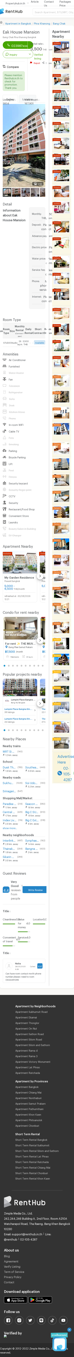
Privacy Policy (12, 1276)
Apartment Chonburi (27, 1125)
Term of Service (14, 1271)
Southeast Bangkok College (31, 767)
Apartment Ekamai (26, 1017)
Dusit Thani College (9, 767)
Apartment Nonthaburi (28, 1097)
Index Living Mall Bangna (10, 820)
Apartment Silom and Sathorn (32, 1044)
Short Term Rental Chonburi (31, 1173)
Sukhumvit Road (9, 782)
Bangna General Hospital (31, 848)
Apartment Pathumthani (29, 1108)
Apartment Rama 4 (26, 1050)
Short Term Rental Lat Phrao (32, 1156)
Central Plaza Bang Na (9, 811)
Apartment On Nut (26, 1028)
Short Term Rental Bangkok (31, 1139)
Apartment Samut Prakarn (30, 1103)
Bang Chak (59, 23)
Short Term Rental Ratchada (32, 1161)
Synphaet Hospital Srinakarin (32, 840)
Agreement (11, 1261)
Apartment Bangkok (27, 1086)
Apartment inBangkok (18, 23)
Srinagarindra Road (9, 790)
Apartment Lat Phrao (27, 1067)
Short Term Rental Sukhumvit (32, 1145)
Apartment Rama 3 (26, 1056)
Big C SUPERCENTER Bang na (32, 811)
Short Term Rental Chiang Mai (32, 1167)
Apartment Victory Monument (32, 1061)
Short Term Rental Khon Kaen (32, 1178)
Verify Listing (12, 1266)
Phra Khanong (42, 23)
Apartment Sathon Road (29, 1033)
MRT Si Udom (9, 751)
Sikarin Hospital (9, 856)
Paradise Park (9, 803)
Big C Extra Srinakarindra (32, 820)
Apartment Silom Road (28, 1039)
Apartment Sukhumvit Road (31, 1011)
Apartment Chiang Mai (28, 1092)
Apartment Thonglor (27, 1022)
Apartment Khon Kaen (28, 1114)
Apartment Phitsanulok (28, 1120)
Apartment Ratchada (27, 1072)
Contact (9, 1282)
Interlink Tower (9, 840)
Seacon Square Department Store (32, 803)
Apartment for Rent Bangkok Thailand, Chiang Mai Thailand (16, 11)
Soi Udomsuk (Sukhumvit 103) (32, 782)
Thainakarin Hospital (9, 848)
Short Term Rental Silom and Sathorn (37, 1150)
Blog (7, 1255)
